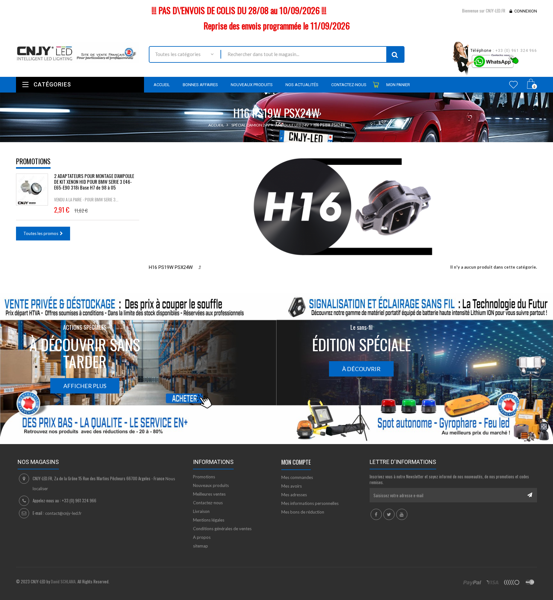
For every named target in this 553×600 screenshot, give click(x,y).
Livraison (201, 511)
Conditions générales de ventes (222, 528)
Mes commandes (297, 477)
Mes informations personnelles (310, 503)
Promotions (33, 161)
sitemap (200, 545)
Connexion (525, 11)
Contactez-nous (208, 502)
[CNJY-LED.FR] (77, 52)
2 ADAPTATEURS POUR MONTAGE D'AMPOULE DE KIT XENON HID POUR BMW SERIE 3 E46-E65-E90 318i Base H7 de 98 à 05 (94, 181)
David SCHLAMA (63, 581)
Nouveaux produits (211, 485)
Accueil (216, 125)
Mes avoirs (291, 486)
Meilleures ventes (209, 494)
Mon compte (296, 462)
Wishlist (513, 84)
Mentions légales (208, 520)
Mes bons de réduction (302, 512)
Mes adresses (294, 494)
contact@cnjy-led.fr (63, 513)
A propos (202, 537)
